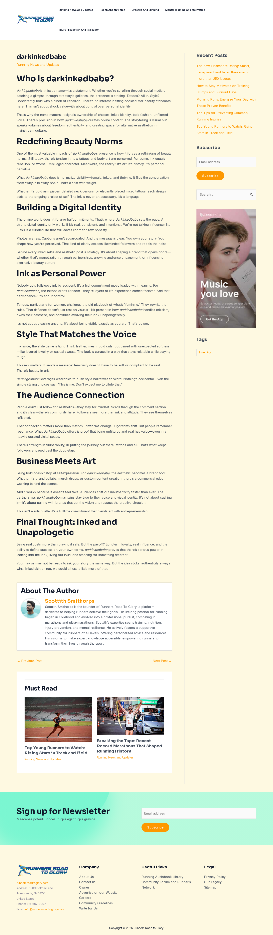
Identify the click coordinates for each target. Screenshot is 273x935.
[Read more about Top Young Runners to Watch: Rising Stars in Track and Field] (58, 719)
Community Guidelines (96, 903)
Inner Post (205, 352)
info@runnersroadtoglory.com (44, 909)
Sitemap (210, 887)
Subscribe (210, 176)
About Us (86, 877)
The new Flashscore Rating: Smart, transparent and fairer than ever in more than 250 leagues (223, 72)
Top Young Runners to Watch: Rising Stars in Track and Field (56, 750)
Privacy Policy (215, 877)
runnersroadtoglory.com (32, 883)
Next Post (162, 661)
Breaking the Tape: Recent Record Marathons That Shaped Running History (129, 746)
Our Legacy (213, 882)
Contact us (87, 882)
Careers (85, 898)
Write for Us (88, 908)
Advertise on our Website (98, 893)
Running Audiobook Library (162, 877)
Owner (84, 887)
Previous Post (29, 661)
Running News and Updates (38, 65)
